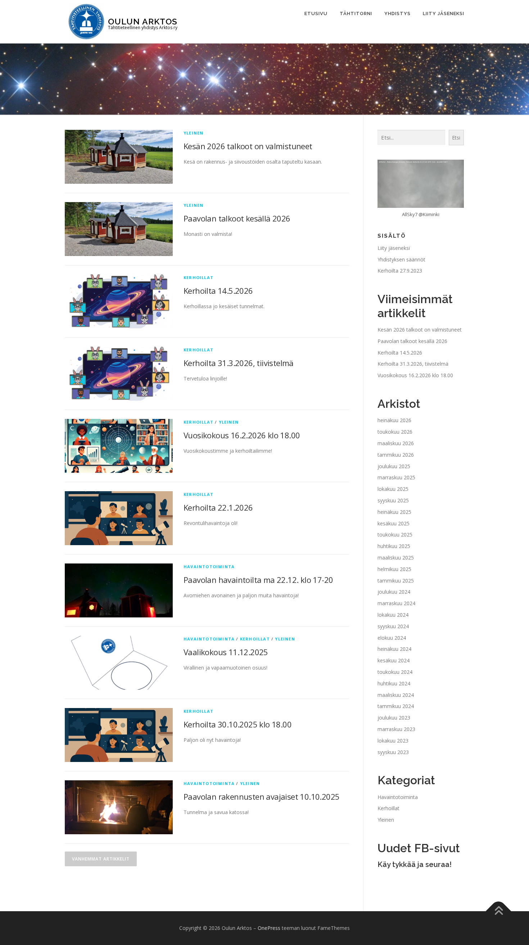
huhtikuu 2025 (393, 546)
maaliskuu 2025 (395, 557)
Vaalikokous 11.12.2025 (226, 652)
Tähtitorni (356, 13)
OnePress (269, 928)
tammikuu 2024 (395, 706)
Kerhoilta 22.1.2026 (218, 507)
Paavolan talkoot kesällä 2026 (237, 218)
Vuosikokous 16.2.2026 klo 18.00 (242, 435)
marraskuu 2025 (396, 477)
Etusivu (315, 13)
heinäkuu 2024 (394, 648)
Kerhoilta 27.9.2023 (399, 270)
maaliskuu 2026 (395, 443)
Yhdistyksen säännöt (401, 259)
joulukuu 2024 (393, 591)
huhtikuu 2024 (393, 683)
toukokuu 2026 (394, 431)
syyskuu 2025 (393, 500)
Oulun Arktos (142, 21)
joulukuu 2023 (393, 717)
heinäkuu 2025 (394, 511)
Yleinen (193, 133)
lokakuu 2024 (392, 614)
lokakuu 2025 (392, 488)
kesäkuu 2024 (393, 660)
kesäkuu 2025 (393, 523)
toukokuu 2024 (394, 671)
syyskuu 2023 (393, 752)
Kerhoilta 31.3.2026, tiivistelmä (239, 362)
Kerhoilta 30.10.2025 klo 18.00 (237, 724)
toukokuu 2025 (394, 534)
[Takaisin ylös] (498, 911)
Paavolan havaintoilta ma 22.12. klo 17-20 (258, 579)
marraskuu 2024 (396, 603)
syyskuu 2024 (393, 626)
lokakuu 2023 (392, 740)
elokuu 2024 (391, 637)
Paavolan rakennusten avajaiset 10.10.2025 (261, 796)
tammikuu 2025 (395, 580)
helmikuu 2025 (394, 569)
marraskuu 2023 (396, 729)
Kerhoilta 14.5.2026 (218, 290)
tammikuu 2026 (395, 454)
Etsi (456, 137)
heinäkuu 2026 (394, 420)
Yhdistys (397, 13)
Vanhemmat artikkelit (101, 859)
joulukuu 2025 (393, 466)
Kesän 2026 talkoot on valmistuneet (248, 146)
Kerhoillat (198, 277)
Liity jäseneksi (443, 13)
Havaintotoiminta (209, 566)
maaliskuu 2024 (395, 694)
